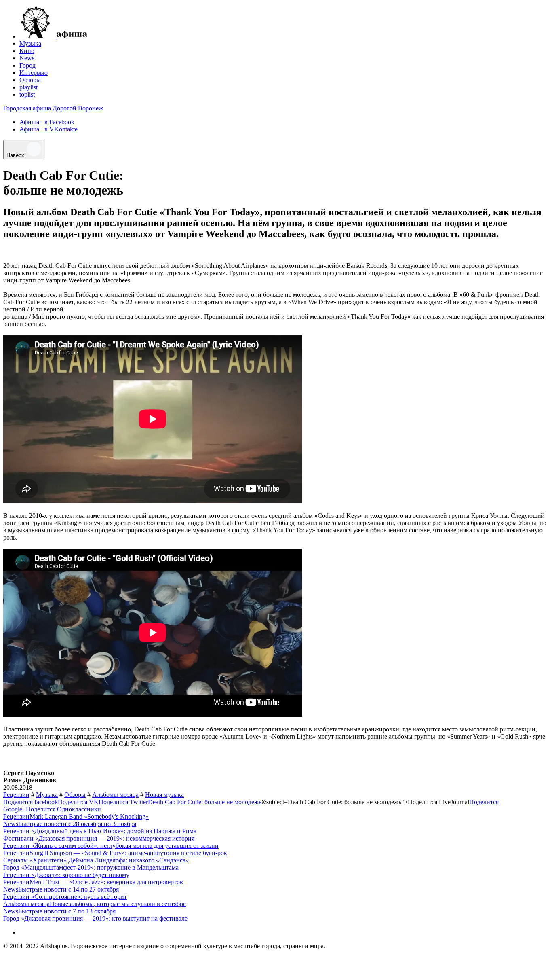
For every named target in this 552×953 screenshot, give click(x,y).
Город (27, 65)
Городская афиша (27, 108)
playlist (28, 87)
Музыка (30, 43)
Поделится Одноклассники (63, 809)
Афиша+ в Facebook (46, 122)
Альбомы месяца (115, 794)
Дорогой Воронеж (78, 108)
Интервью (33, 72)
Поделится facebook (30, 801)
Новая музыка (164, 794)
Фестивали (18, 838)
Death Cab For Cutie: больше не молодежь (204, 801)
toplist (27, 94)
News (26, 58)
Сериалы (15, 860)
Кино (26, 50)
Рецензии (16, 794)
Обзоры (30, 79)
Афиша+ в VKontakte (48, 129)
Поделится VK (78, 801)
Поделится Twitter (123, 801)
